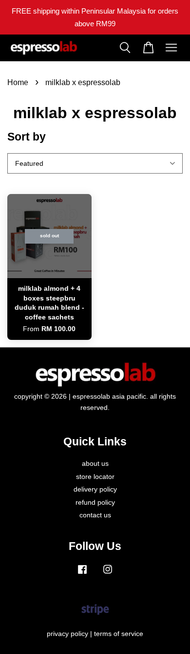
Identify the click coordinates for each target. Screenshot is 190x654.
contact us (95, 515)
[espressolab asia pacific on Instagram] (107, 574)
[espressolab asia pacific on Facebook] (82, 574)
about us (95, 463)
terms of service (118, 633)
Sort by (26, 136)
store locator (95, 476)
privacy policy (67, 633)
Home (17, 82)
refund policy (95, 502)
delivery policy (95, 489)
